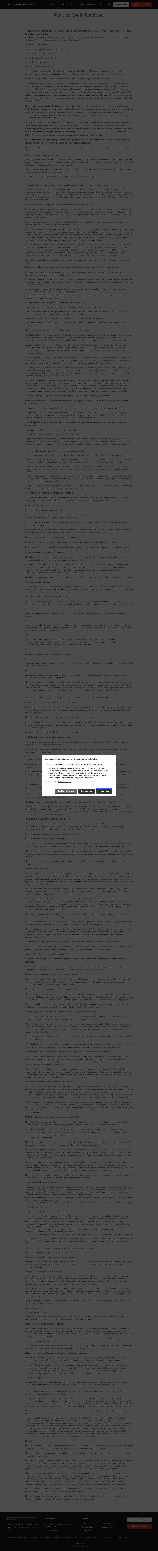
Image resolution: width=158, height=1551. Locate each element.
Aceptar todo (104, 791)
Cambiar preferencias (66, 791)
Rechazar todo (86, 791)
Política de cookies (64, 782)
